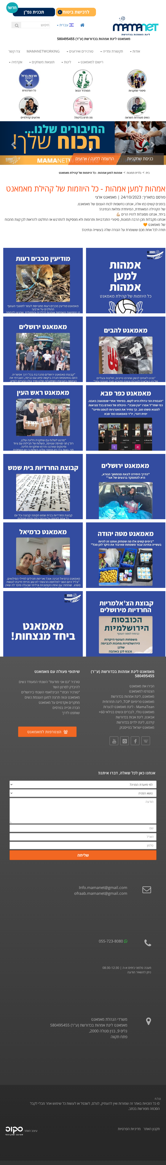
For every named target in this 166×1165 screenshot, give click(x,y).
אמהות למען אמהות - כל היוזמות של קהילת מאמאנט (90, 173)
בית (148, 173)
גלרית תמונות (134, 173)
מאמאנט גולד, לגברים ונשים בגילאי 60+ (126, 712)
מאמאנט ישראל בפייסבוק (137, 727)
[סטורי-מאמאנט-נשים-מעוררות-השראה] (137, 106)
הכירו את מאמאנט (141, 686)
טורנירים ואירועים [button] (80, 51)
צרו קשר (14, 51)
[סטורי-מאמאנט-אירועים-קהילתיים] (29, 106)
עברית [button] (64, 25)
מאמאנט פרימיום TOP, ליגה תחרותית (128, 701)
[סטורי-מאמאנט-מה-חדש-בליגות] (83, 106)
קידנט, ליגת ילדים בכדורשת (135, 722)
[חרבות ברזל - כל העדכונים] (29, 79)
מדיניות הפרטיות (129, 1128)
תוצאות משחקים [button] (42, 62)
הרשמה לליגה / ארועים (94, 159)
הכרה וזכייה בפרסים (66, 707)
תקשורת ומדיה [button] (112, 51)
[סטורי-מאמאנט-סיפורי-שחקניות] (137, 79)
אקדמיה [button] (16, 62)
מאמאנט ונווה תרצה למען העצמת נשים (52, 697)
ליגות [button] (67, 62)
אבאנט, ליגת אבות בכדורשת (135, 717)
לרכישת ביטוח (76, 12)
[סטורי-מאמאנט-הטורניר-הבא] (83, 79)
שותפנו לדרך (71, 712)
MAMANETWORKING (43, 51)
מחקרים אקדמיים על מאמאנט (59, 702)
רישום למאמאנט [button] (91, 62)
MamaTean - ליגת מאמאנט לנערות (128, 706)
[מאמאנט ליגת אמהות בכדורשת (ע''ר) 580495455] (136, 26)
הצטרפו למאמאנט (141, 691)
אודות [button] (136, 51)
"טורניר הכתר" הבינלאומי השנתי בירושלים (50, 692)
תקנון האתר (152, 1128)
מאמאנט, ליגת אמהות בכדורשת (132, 696)
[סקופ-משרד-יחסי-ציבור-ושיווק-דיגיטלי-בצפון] (14, 1131)
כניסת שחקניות (140, 159)
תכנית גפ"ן (34, 12)
